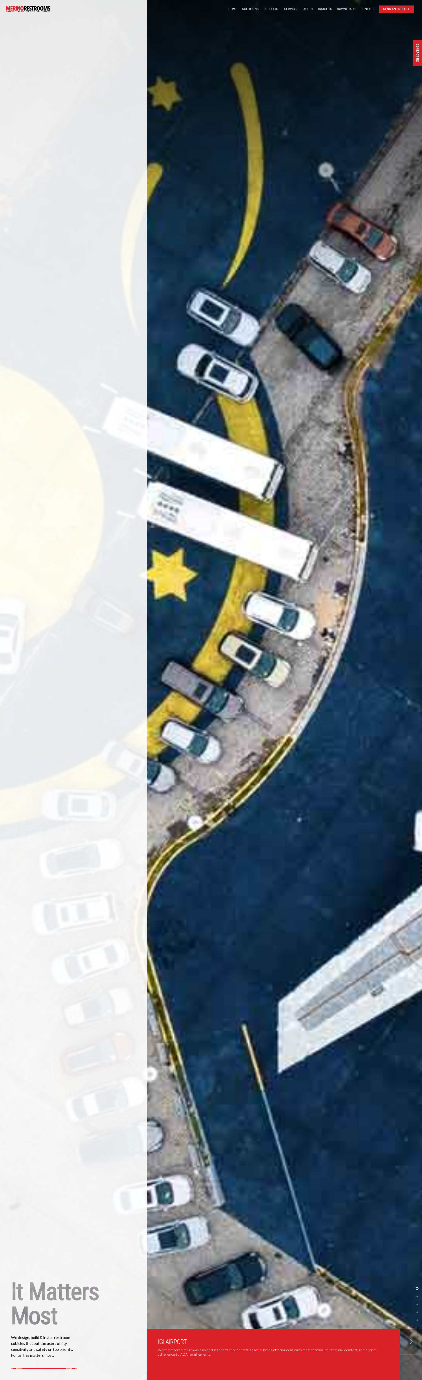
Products (271, 9)
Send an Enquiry (396, 9)
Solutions (250, 9)
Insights (325, 9)
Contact (367, 9)
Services (291, 9)
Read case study (172, 1367)
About (308, 9)
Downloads (346, 9)
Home (232, 9)
